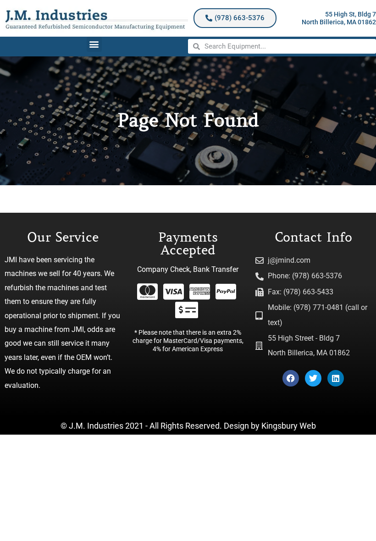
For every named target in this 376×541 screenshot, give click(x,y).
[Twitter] (313, 378)
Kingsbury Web (288, 426)
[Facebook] (290, 378)
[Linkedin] (335, 378)
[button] (94, 44)
